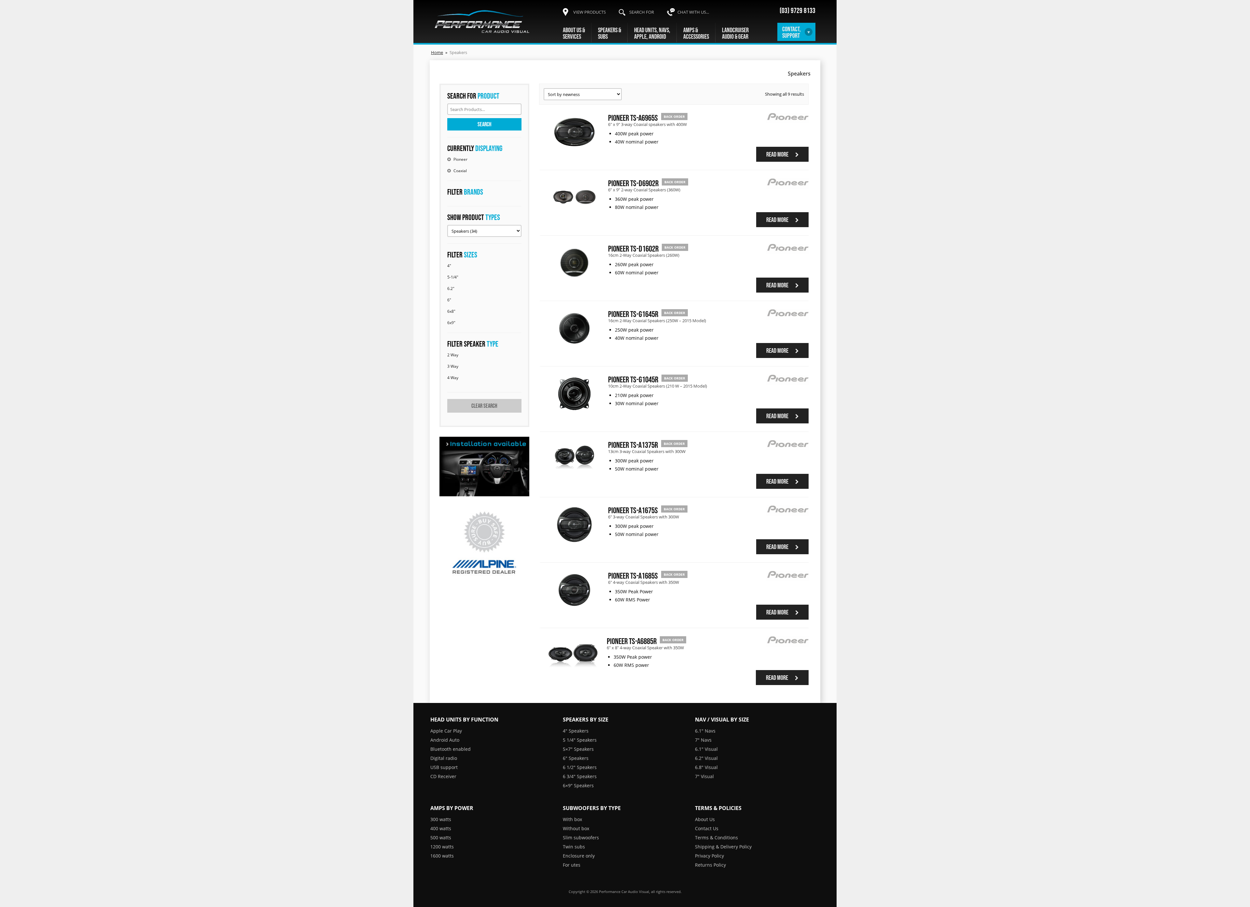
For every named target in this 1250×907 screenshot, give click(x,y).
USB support (444, 767)
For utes (571, 865)
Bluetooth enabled (450, 749)
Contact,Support (791, 32)
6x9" (451, 322)
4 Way (452, 377)
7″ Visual (704, 776)
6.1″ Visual (706, 749)
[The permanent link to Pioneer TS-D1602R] (574, 280)
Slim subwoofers (581, 837)
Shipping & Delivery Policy (723, 847)
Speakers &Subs (609, 33)
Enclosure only (579, 856)
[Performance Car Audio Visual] (482, 21)
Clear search (484, 406)
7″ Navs (703, 740)
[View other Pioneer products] (787, 127)
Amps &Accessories (696, 33)
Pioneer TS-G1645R (633, 314)
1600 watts (442, 856)
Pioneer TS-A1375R (633, 444)
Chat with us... (693, 12)
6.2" (450, 288)
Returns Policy (710, 865)
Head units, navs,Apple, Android (652, 33)
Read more (777, 154)
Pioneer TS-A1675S (633, 510)
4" (449, 265)
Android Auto (444, 740)
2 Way (452, 355)
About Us (705, 819)
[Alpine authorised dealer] (484, 543)
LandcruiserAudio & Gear (735, 33)
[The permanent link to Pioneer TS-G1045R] (574, 411)
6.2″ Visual (706, 758)
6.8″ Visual (706, 767)
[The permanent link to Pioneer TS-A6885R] (572, 672)
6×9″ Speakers (578, 785)
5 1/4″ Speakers (580, 740)
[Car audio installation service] (484, 467)
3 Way (452, 366)
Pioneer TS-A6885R (632, 641)
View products (589, 12)
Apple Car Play (446, 731)
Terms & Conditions (716, 837)
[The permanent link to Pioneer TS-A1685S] (574, 607)
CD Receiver (443, 776)
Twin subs (574, 847)
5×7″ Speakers (578, 749)
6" (449, 300)
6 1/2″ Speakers (580, 767)
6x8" (451, 311)
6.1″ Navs (705, 731)
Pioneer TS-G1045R (633, 379)
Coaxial (460, 170)
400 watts (440, 828)
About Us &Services (574, 33)
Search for (641, 12)
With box (572, 819)
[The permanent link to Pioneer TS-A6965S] (574, 149)
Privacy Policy (709, 856)
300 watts (440, 819)
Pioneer (460, 159)
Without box (576, 828)
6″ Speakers (576, 758)
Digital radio (443, 758)
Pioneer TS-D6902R (633, 183)
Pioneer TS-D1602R (633, 248)
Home (437, 52)
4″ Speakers (576, 731)
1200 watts (442, 847)
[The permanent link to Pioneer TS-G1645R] (574, 345)
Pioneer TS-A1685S (633, 575)
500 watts (440, 837)
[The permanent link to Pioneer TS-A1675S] (574, 541)
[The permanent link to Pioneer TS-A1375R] (574, 476)
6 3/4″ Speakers (580, 776)
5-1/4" (452, 277)
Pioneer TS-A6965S (633, 117)
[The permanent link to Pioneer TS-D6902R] (574, 214)
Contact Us (706, 828)
